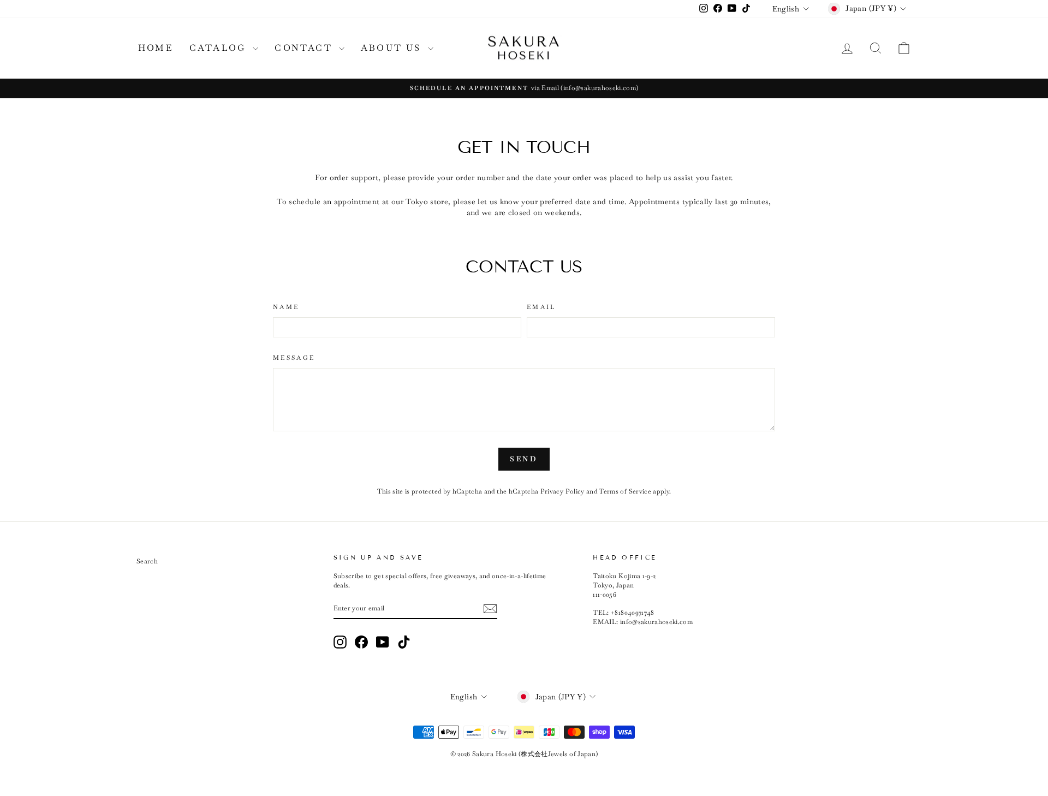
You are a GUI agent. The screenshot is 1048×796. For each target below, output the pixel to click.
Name (286, 307)
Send (524, 459)
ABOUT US (393, 48)
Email (541, 307)
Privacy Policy (562, 491)
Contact (305, 48)
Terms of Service (625, 491)
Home (155, 48)
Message (294, 357)
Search (147, 561)
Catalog (220, 48)
